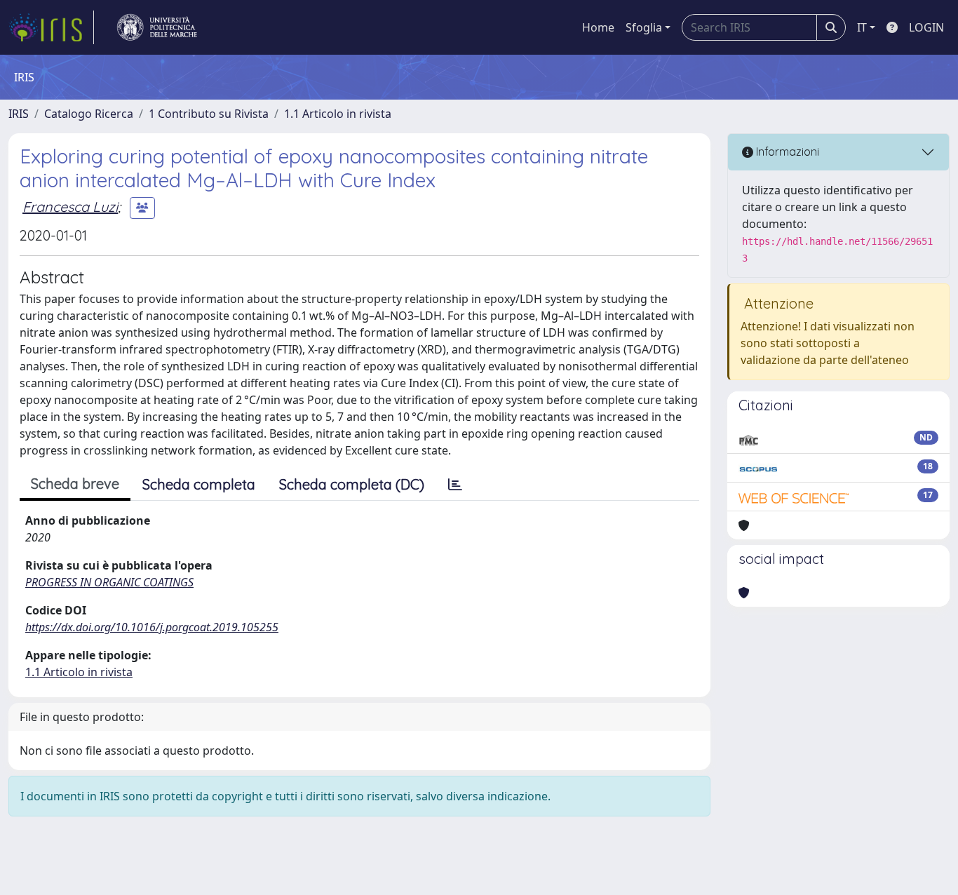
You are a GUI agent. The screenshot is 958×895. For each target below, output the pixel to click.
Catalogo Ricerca (88, 113)
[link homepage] (51, 27)
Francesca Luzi (70, 206)
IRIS (18, 113)
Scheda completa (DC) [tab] (351, 484)
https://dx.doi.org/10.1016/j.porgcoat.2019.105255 (151, 627)
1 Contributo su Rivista (209, 113)
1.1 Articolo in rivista (337, 113)
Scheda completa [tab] (198, 484)
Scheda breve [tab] (75, 483)
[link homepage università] (157, 27)
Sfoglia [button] (644, 27)
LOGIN (926, 27)
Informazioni (786, 151)
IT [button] (862, 27)
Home (598, 27)
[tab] (455, 484)
